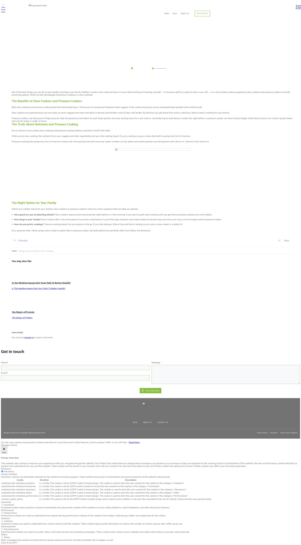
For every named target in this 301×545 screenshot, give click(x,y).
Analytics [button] (5, 518)
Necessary (9, 471)
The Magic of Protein (23, 312)
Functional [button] (6, 502)
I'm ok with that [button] (119, 442)
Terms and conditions (289, 433)
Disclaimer (274, 433)
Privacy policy (262, 433)
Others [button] (4, 534)
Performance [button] (7, 510)
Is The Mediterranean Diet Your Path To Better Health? (41, 282)
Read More (134, 442)
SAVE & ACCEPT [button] (9, 542)
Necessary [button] (6, 468)
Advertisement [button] (8, 526)
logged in (29, 337)
